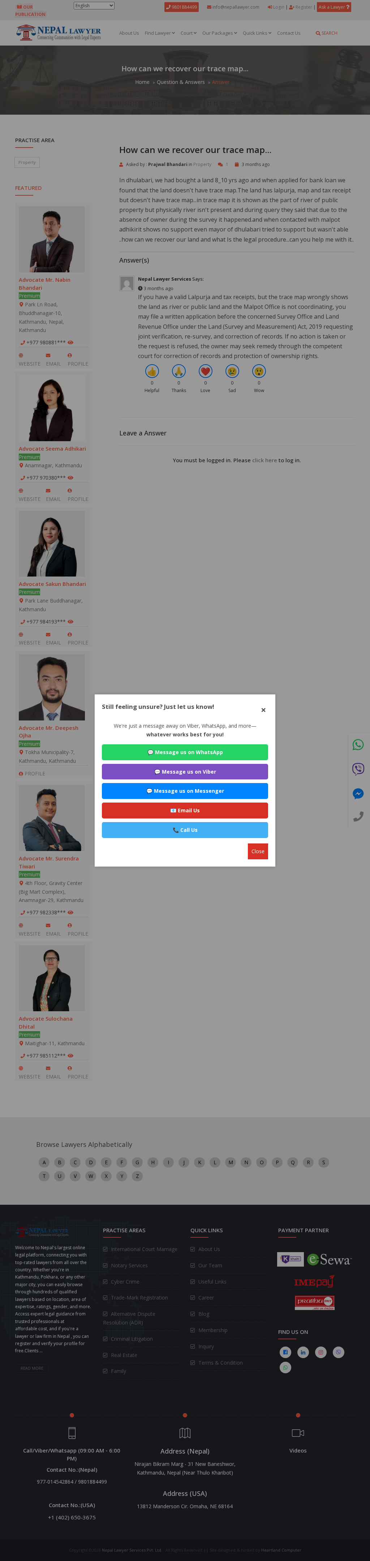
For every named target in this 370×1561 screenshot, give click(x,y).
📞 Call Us (185, 829)
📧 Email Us (185, 810)
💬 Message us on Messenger (185, 790)
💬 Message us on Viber (185, 771)
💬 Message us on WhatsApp (185, 752)
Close (257, 851)
